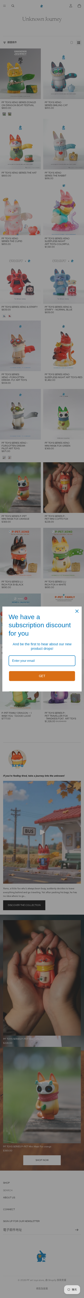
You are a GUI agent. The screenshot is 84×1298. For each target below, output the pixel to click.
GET (42, 676)
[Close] (77, 611)
